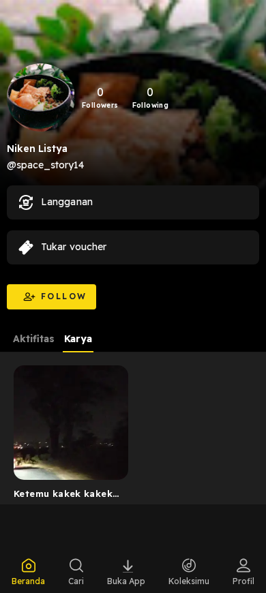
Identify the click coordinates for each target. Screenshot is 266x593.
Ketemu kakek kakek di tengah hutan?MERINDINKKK (63, 496)
